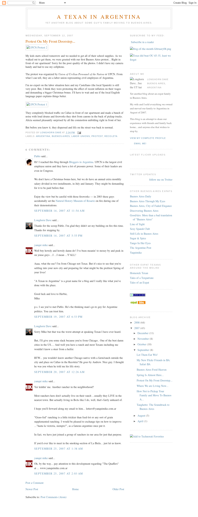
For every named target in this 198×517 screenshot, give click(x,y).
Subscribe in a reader (142, 42)
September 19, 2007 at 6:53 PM (58, 316)
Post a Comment (35, 483)
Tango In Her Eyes (140, 243)
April (140, 421)
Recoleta (110, 136)
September (143, 350)
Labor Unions (80, 136)
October (142, 344)
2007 (137, 328)
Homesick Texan (139, 273)
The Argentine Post (140, 248)
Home (75, 489)
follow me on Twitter (160, 179)
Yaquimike (136, 252)
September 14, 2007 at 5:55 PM (58, 235)
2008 (137, 322)
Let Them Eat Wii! (147, 355)
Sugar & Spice (138, 238)
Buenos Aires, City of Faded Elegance (151, 206)
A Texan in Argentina (99, 16)
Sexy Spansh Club (140, 229)
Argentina (43, 136)
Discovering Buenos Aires (144, 210)
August (141, 415)
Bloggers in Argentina (81, 162)
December (143, 333)
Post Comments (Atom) (54, 497)
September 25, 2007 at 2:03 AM (58, 473)
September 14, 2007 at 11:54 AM (59, 210)
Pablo (37, 156)
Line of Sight (137, 224)
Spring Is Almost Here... (150, 375)
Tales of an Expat (139, 282)
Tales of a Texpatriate (142, 278)
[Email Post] (79, 133)
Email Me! (140, 143)
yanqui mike (41, 245)
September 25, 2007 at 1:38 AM (58, 448)
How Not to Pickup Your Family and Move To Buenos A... (154, 395)
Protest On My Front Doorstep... (154, 380)
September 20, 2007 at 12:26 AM (59, 372)
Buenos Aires (61, 136)
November (143, 338)
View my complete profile (148, 138)
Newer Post (32, 489)
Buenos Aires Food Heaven (151, 369)
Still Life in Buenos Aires (144, 233)
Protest (97, 136)
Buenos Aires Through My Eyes (147, 201)
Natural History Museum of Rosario (75, 201)
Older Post (118, 489)
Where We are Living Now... (152, 386)
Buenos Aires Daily (140, 196)
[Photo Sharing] (37, 47)
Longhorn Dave (42, 220)
